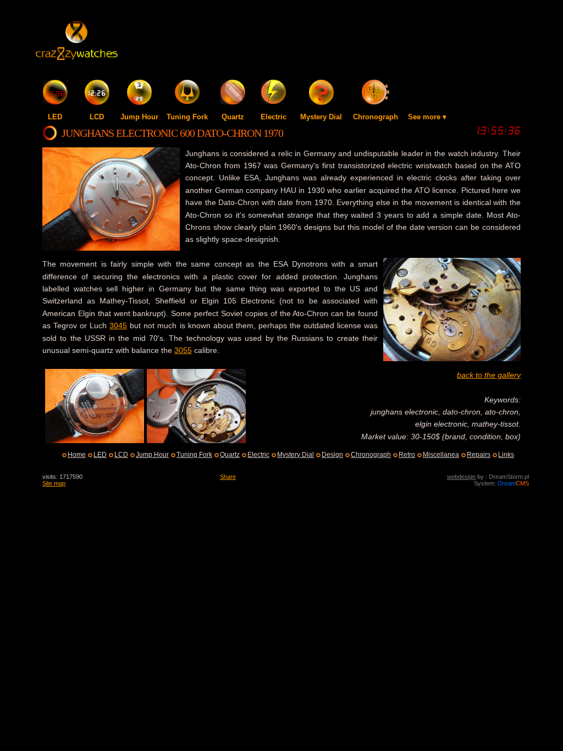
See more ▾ (427, 117)
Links (506, 455)
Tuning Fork (187, 117)
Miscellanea (441, 455)
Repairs (478, 455)
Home (77, 455)
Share (228, 476)
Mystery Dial (321, 117)
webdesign (461, 476)
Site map (53, 483)
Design (332, 455)
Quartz (233, 117)
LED (55, 117)
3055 (183, 350)
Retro (407, 455)
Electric (273, 117)
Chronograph (375, 117)
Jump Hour (139, 117)
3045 (118, 325)
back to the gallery (489, 375)
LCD (97, 117)
